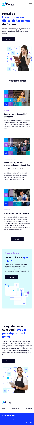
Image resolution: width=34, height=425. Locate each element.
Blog (3, 408)
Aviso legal (4, 419)
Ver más (8, 39)
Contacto (29, 408)
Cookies (21, 419)
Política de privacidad (13, 419)
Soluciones (15, 408)
